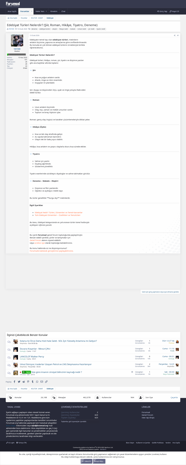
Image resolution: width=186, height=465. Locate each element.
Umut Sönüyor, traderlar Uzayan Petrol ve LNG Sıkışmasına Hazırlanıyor (56, 364)
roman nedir (81, 29)
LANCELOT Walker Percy (32, 356)
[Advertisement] (82, 271)
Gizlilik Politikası (158, 443)
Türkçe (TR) (22, 443)
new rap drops (148, 417)
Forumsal (146, 412)
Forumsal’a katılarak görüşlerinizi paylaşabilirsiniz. (52, 251)
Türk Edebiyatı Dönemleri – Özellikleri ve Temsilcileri (57, 215)
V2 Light (11, 443)
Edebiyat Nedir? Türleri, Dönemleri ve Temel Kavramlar (58, 212)
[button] (31, 11)
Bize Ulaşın (11, 425)
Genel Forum (35, 240)
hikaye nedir (63, 29)
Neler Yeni (40, 11)
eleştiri (54, 29)
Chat (63, 11)
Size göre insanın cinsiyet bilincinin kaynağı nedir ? (57, 372)
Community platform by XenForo (93, 447)
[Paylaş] (174, 35)
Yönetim (53, 11)
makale (72, 29)
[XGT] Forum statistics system (93, 449)
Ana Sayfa (12, 11)
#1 (178, 35)
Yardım (168, 443)
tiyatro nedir (101, 29)
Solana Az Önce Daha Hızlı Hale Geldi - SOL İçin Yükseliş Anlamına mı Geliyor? (58, 340)
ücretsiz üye (39, 243)
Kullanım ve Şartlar (143, 443)
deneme (34, 29)
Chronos (23, 374)
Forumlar (24, 11)
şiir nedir (91, 29)
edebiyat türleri (44, 29)
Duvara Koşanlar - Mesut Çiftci (35, 348)
